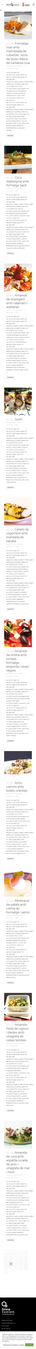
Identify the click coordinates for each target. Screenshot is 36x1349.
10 (6, 1260)
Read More (10, 135)
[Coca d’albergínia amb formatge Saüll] (18, 159)
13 (21, 1260)
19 (26, 1264)
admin (21, 66)
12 (16, 1260)
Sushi (18, 419)
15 (6, 1264)
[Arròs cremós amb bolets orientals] (18, 765)
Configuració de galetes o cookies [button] (13, 1345)
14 (26, 1260)
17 (16, 1264)
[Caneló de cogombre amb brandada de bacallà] (18, 511)
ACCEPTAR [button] (29, 1344)
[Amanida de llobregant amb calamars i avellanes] (18, 277)
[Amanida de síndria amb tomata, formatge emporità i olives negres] (18, 633)
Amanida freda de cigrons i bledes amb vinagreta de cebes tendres (17, 1032)
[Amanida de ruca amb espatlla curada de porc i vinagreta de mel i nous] (18, 1135)
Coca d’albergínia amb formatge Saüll (17, 181)
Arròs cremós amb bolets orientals (17, 786)
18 (21, 1264)
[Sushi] (18, 401)
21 (11, 1268)
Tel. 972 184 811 (5, 1328)
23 (21, 1268)
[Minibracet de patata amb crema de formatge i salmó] (18, 883)
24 (26, 1268)
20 (6, 1268)
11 (11, 1260)
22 (16, 1268)
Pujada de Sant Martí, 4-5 (8, 1323)
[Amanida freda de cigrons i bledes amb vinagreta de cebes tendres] (18, 1007)
